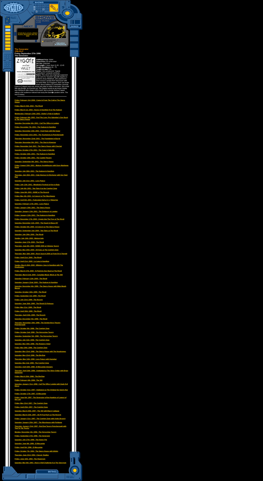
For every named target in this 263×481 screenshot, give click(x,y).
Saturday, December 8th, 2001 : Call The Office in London (37, 123)
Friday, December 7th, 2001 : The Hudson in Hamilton (35, 127)
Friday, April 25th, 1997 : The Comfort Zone (31, 407)
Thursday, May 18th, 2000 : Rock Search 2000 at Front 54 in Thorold (41, 254)
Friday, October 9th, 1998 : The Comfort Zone (32, 328)
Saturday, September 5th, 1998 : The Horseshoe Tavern (36, 336)
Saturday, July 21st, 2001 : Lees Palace (30, 181)
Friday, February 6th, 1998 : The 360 (28, 380)
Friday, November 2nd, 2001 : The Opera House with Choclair (38, 146)
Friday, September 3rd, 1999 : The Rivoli (30, 296)
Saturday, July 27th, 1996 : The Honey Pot (31, 440)
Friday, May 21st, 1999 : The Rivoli (28, 307)
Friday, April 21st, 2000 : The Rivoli (28, 258)
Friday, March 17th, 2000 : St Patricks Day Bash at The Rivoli (38, 271)
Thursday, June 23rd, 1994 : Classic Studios (32, 455)
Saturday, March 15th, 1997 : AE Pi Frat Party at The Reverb (38, 415)
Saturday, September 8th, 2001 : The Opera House (34, 162)
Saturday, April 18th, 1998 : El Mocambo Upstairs (34, 367)
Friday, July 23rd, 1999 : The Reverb (29, 300)
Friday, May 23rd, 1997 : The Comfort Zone (31, 403)
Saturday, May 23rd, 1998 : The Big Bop (30, 355)
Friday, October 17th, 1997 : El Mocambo (30, 394)
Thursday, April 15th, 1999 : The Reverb (30, 315)
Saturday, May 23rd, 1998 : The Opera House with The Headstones (40, 351)
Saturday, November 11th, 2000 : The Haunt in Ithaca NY (36, 223)
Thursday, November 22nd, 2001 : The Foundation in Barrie (37, 139)
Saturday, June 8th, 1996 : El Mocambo (30, 444)
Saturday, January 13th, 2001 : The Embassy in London (36, 211)
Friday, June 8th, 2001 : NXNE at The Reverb (32, 192)
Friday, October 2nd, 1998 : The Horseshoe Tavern (34, 332)
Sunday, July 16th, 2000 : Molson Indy (29, 238)
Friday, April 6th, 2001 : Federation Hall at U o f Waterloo (36, 200)
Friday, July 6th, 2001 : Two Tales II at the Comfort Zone (36, 188)
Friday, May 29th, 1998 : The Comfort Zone (31, 348)
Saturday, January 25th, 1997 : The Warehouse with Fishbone (38, 422)
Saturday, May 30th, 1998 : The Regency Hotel (32, 344)
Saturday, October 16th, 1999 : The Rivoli (30, 292)
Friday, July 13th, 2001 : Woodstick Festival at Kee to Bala (37, 185)
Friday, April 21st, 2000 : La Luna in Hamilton (32, 261)
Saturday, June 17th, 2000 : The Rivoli (29, 242)
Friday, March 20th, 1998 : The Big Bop (30, 376)
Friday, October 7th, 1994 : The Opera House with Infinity (36, 451)
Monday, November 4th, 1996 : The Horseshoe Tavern (35, 432)
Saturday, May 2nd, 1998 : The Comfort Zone (32, 363)
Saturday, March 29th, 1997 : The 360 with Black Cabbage (37, 411)
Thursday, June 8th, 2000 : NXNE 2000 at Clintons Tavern (37, 246)
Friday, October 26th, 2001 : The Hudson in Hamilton (35, 154)
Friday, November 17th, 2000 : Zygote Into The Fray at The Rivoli (39, 219)
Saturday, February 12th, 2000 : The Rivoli (31, 279)
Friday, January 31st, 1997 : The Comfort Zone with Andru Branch (40, 419)
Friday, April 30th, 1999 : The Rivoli (28, 311)
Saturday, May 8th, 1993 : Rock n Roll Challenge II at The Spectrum (40, 463)
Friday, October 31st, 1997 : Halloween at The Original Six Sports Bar (41, 390)
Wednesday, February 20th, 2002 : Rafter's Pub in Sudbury (37, 114)
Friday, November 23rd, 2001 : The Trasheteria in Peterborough (39, 135)
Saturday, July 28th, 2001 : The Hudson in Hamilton (34, 171)
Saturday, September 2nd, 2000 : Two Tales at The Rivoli (36, 231)
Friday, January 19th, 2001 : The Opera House (32, 208)
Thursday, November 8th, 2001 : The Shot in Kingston (35, 142)
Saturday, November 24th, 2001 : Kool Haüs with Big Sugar (37, 131)
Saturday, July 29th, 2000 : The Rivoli (29, 234)
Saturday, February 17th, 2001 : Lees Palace (32, 204)
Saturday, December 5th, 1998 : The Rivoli (31, 319)
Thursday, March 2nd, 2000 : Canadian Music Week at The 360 (39, 275)
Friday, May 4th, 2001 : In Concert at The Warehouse (35, 196)
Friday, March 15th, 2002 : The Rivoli (29, 106)
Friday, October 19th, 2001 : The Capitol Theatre (33, 158)
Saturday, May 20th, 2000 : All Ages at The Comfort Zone (36, 250)
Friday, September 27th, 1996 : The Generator (32, 436)
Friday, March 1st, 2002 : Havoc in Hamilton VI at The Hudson (38, 110)
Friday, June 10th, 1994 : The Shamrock (30, 459)
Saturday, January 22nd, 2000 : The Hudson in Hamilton (36, 282)
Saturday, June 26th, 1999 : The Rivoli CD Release (34, 304)
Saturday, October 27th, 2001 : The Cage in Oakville (35, 150)
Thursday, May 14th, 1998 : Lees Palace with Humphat (36, 359)
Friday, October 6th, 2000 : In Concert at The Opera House (37, 227)
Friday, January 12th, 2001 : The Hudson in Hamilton (35, 215)
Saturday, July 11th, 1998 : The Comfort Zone (32, 340)
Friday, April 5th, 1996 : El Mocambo (28, 447)
